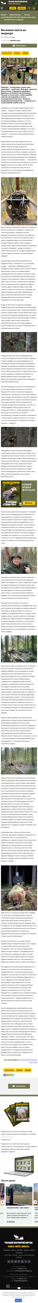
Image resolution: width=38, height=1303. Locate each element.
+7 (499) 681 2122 (22, 1278)
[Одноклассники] (7, 1075)
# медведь (25, 53)
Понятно (18, 1300)
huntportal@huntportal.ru (21, 1280)
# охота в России (6, 53)
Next (35, 1202)
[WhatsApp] (10, 1075)
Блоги (32, 1250)
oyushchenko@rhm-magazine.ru (23, 1271)
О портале (7, 1255)
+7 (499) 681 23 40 (22, 1268)
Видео (26, 1250)
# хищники (17, 53)
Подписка (22, 8)
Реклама (15, 1255)
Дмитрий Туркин (15, 40)
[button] (18, 1294)
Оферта (21, 1255)
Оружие (20, 1250)
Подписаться (6, 1140)
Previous (3, 1202)
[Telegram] (13, 1075)
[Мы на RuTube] (19, 1262)
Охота (13, 1250)
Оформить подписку (8, 1152)
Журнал (12, 8)
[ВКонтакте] (4, 1075)
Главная (6, 1250)
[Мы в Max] (29, 1262)
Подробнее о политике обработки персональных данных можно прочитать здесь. (18, 1296)
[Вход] (34, 8)
